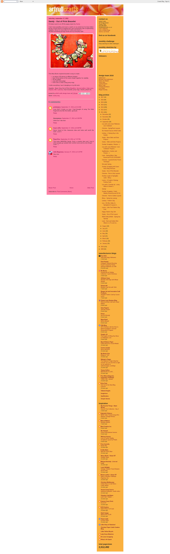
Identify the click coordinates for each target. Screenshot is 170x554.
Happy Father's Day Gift (109, 212)
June (104, 231)
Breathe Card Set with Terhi (108, 287)
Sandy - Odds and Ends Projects (111, 142)
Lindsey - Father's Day (108, 200)
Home (71, 188)
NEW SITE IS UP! (106, 514)
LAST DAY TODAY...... (107, 497)
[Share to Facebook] (87, 94)
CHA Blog (104, 325)
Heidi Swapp (105, 513)
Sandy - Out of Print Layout (110, 214)
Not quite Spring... (107, 164)
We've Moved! (105, 321)
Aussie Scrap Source (107, 489)
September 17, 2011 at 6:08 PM (71, 128)
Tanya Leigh (104, 519)
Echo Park (104, 383)
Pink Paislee (104, 261)
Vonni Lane (102, 82)
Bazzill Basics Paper (107, 342)
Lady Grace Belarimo (107, 534)
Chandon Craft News (107, 495)
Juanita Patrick (103, 84)
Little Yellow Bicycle (107, 531)
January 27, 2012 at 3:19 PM (73, 152)
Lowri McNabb (105, 467)
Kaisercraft (104, 285)
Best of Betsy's (105, 420)
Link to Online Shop (104, 30)
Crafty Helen (104, 450)
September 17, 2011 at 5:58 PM (72, 118)
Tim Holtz (104, 256)
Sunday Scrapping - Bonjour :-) (111, 144)
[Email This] (82, 94)
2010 (102, 246)
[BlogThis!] (83, 94)
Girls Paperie (105, 308)
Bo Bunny (104, 270)
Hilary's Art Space (106, 539)
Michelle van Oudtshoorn (106, 79)
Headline (73, 88)
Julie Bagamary (58, 152)
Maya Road (104, 319)
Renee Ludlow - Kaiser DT (109, 475)
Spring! (104, 189)
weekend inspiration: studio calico (110, 491)
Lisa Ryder (102, 88)
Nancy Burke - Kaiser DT (108, 455)
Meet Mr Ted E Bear (106, 451)
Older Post (90, 188)
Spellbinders (105, 396)
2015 (102, 102)
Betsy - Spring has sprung (109, 198)
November (105, 117)
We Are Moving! (105, 315)
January (104, 243)
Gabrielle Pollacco (106, 413)
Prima (102, 313)
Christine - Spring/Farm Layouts (111, 128)
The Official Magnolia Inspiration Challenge (107, 376)
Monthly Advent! (105, 422)
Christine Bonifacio (104, 86)
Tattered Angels (105, 390)
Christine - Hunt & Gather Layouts (111, 195)
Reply (55, 113)
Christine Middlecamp (107, 482)
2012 (102, 109)
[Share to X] (85, 94)
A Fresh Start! (105, 520)
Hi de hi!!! (103, 503)
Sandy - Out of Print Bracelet (110, 171)
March (104, 238)
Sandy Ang (56, 95)
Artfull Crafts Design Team (63, 93)
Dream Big (104, 445)
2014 (102, 104)
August (104, 226)
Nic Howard (104, 431)
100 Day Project (105, 309)
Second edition (81, 88)
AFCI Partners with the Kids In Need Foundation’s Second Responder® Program (109, 328)
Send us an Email (104, 31)
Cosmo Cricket (105, 347)
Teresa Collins (105, 370)
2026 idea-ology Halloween (108, 257)
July (103, 228)
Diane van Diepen (104, 81)
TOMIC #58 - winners (107, 379)
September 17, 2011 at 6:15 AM (71, 107)
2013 (102, 107)
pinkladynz (57, 107)
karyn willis (57, 128)
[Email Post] (79, 93)
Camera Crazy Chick (107, 501)
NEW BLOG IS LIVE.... (107, 371)
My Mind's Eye (105, 353)
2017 (102, 97)
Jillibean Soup (105, 278)
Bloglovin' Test (105, 355)
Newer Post (52, 188)
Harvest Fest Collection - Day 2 (110, 409)
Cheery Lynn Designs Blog (109, 300)
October (104, 119)
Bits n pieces (58, 89)
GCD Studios (105, 507)
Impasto (51, 89)
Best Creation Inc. (106, 426)
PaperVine (56, 139)
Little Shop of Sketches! (108, 524)
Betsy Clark (102, 85)
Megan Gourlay (103, 89)
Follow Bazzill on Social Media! (110, 343)
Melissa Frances (106, 436)
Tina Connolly (105, 444)
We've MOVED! (105, 349)
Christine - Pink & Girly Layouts (111, 173)
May (103, 233)
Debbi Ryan (102, 78)
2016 (102, 99)
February (105, 241)
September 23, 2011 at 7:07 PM (70, 139)
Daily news (90, 88)
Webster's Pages (106, 359)
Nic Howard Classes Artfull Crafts (111, 130)
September (105, 121)
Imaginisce (104, 393)
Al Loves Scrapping (107, 537)
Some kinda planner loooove (109, 432)
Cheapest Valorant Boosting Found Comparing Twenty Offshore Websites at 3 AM (109, 265)
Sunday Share (105, 457)
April (103, 236)
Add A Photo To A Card (107, 509)
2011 (102, 112)
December (105, 114)
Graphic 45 (104, 334)
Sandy (78, 24)
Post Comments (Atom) (64, 191)
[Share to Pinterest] (89, 94)
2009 (102, 249)
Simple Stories (105, 398)
